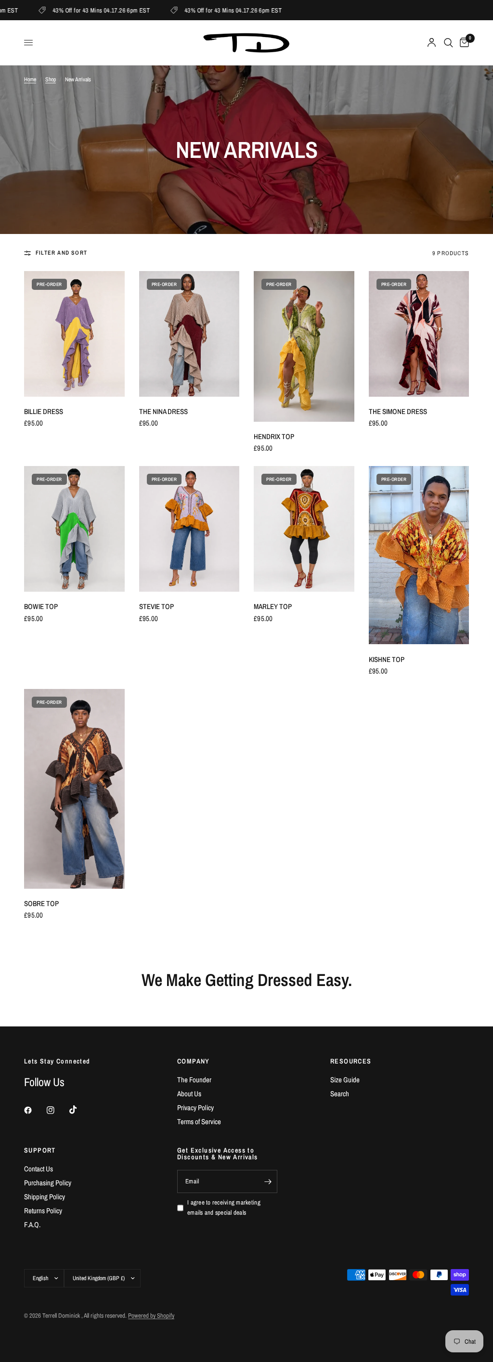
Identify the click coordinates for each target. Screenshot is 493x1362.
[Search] (448, 42)
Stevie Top (156, 606)
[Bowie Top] (74, 529)
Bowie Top (41, 606)
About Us (189, 1094)
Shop (50, 79)
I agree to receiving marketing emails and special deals (223, 1207)
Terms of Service (199, 1121)
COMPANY (193, 1061)
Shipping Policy (44, 1197)
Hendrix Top (274, 436)
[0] (462, 42)
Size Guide (345, 1080)
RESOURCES (351, 1061)
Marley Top (273, 606)
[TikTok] (80, 1109)
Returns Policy (43, 1211)
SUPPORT (40, 1150)
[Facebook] (34, 1110)
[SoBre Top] (74, 788)
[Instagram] (57, 1110)
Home (30, 79)
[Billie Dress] (74, 334)
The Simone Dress (398, 411)
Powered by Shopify (151, 1315)
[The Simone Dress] (419, 334)
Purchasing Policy (47, 1183)
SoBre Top (41, 903)
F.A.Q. (32, 1224)
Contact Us (38, 1169)
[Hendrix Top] (304, 346)
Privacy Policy (195, 1108)
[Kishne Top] (419, 555)
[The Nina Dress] (189, 334)
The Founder (194, 1080)
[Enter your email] (267, 1181)
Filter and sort (61, 253)
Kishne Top (386, 659)
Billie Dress (43, 411)
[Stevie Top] (189, 529)
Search (339, 1094)
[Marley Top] (304, 529)
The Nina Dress (163, 411)
